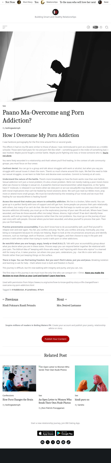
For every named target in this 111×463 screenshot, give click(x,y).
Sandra (81, 404)
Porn (41, 289)
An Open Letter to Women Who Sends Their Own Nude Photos (55, 401)
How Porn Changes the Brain (18, 399)
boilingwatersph (12, 128)
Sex (4, 106)
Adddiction (19, 289)
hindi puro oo (82, 399)
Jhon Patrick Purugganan (53, 408)
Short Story (25, 2)
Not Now (7, 2)
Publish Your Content (55, 338)
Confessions (8, 395)
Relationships (49, 2)
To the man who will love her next (75, 2)
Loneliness (32, 289)
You (34, 2)
